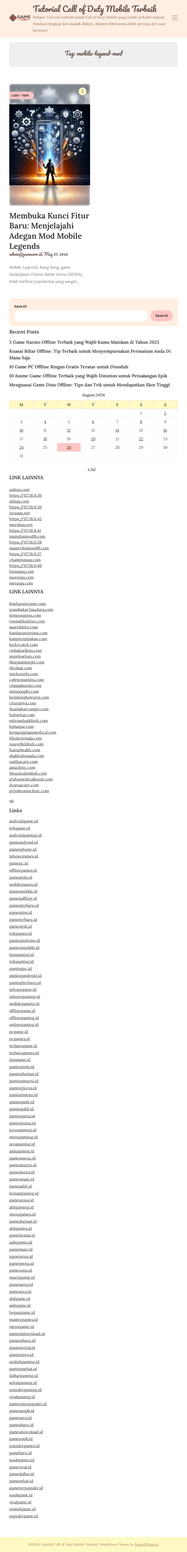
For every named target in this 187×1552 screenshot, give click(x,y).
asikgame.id (20, 1305)
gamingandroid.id (25, 975)
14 (117, 430)
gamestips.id (20, 912)
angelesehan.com (25, 656)
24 (21, 447)
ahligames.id (20, 1228)
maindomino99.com (27, 536)
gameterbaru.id (23, 919)
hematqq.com (21, 571)
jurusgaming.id (23, 1129)
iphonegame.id (23, 989)
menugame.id (21, 1326)
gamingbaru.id (22, 1340)
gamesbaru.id (21, 1424)
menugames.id (22, 1214)
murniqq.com (21, 577)
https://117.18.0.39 (25, 507)
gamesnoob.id (21, 1410)
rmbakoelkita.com (25, 650)
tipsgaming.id (21, 954)
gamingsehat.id (23, 1368)
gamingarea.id (22, 1115)
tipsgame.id (19, 1059)
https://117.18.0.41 (25, 530)
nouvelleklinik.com (26, 744)
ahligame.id (19, 1298)
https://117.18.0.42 (25, 518)
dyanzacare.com (24, 784)
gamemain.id (21, 1249)
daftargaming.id (23, 1375)
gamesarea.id (21, 1284)
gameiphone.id (23, 849)
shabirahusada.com (26, 755)
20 (93, 438)
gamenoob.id (21, 1438)
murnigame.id (22, 1277)
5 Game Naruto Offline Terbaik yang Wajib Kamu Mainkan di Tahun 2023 (84, 342)
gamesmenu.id (22, 1158)
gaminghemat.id (24, 1073)
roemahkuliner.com (27, 621)
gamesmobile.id (23, 891)
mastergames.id (23, 1319)
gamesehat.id (21, 1480)
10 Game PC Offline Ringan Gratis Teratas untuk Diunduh (68, 367)
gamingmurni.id (23, 1080)
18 (45, 438)
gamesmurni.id (23, 1164)
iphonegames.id (23, 856)
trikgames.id (20, 933)
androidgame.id (23, 821)
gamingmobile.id (24, 947)
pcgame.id (18, 1031)
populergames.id (24, 1445)
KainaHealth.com (24, 749)
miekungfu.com (23, 673)
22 (141, 438)
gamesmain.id (21, 1179)
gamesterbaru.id (24, 905)
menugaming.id (23, 1136)
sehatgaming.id (23, 1382)
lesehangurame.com (27, 603)
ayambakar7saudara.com (31, 609)
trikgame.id (19, 828)
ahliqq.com (19, 501)
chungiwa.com (22, 703)
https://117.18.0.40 (25, 565)
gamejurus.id (21, 1256)
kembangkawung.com (29, 697)
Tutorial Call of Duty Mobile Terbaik (95, 9)
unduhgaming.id (24, 1361)
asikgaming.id (21, 1151)
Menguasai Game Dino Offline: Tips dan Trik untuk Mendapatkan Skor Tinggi (89, 385)
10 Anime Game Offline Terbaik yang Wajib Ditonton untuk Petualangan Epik (88, 376)
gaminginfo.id (21, 1066)
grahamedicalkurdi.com (31, 779)
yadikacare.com (23, 761)
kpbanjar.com (21, 726)
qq (11, 800)
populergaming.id (25, 1389)
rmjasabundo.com (25, 685)
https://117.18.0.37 (25, 553)
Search (20, 306)
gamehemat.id (22, 1235)
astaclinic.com (22, 767)
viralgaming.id (22, 1396)
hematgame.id (22, 1312)
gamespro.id (20, 1417)
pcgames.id (19, 1038)
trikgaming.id (21, 961)
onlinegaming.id (24, 1024)
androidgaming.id (25, 835)
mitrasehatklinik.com (28, 720)
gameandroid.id (23, 842)
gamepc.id (18, 863)
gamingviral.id (22, 1347)
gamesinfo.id (20, 877)
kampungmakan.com (28, 638)
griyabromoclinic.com (29, 790)
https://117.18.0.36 (25, 495)
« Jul (91, 469)
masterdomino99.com (29, 548)
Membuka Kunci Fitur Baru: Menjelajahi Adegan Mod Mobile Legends (49, 231)
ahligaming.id (21, 1207)
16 (165, 430)
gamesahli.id (20, 1186)
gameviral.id (20, 1466)
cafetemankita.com (26, 679)
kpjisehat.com (22, 714)
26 (69, 447)
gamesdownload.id (26, 1431)
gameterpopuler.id (26, 1487)
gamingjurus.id (23, 1087)
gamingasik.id (21, 1101)
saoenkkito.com (23, 627)
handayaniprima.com (28, 632)
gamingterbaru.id (25, 982)
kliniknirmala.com (25, 738)
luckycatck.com (23, 644)
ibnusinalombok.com (28, 773)
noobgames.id (21, 1459)
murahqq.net (21, 524)
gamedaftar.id (21, 1473)
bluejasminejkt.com (26, 662)
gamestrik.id (20, 926)
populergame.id (23, 1515)
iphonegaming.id (24, 996)
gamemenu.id (21, 1263)
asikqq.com (19, 489)
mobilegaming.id (24, 1003)
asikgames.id (20, 1242)
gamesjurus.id (22, 1172)
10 (21, 430)
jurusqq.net (19, 512)
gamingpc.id (20, 968)
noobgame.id (21, 1495)
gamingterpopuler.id (28, 1403)
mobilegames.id (23, 884)
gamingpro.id (21, 1354)
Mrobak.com (20, 667)
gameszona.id (21, 1200)
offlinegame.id (22, 1010)
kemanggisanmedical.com (32, 732)
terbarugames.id (24, 1052)
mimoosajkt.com (24, 691)
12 (69, 430)
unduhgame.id (22, 1508)
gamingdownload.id (27, 1333)
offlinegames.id (23, 870)
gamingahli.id (21, 1108)
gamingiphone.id (24, 940)
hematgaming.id (24, 1193)
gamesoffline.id (23, 898)
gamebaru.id (20, 1452)
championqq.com (25, 559)
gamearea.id (20, 1291)
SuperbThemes (147, 1544)
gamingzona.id (22, 1123)
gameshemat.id (23, 1221)
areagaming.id (22, 1144)
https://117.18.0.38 (25, 542)
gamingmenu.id (23, 1094)
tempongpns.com (25, 615)
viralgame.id (20, 1502)
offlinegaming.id (24, 1017)
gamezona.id (20, 1270)
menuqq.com (21, 583)
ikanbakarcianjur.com (28, 708)
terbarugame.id (23, 1045)
